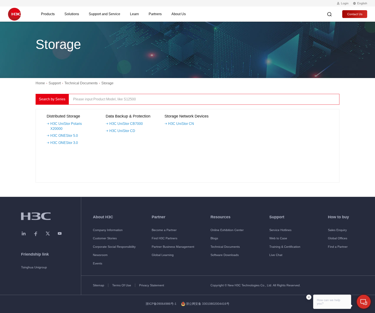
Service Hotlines (280, 230)
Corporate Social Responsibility (114, 246)
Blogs (214, 238)
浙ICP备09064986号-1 (161, 303)
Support (55, 83)
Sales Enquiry (337, 230)
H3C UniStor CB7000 (126, 124)
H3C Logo (14, 14)
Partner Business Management (173, 246)
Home (40, 83)
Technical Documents (81, 83)
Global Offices (337, 238)
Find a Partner (338, 246)
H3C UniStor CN (181, 124)
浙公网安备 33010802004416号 (207, 303)
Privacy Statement (151, 285)
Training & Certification (284, 246)
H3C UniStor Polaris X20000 (66, 126)
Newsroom (100, 255)
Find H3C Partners (164, 238)
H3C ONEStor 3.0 (64, 143)
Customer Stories (105, 238)
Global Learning (163, 255)
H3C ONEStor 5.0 (64, 135)
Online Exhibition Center (227, 230)
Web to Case (278, 238)
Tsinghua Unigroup (34, 267)
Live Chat (275, 255)
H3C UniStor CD (122, 131)
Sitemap (98, 285)
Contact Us (354, 14)
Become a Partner (164, 230)
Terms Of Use (121, 285)
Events (97, 263)
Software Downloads (225, 255)
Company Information (108, 230)
